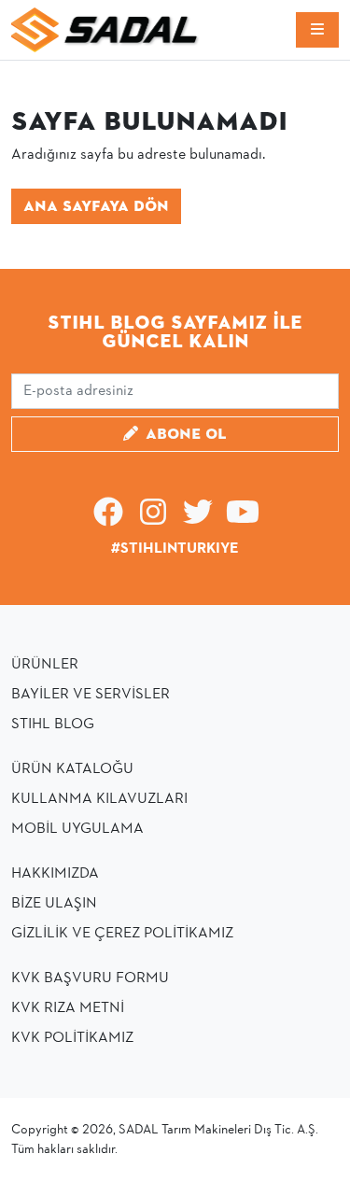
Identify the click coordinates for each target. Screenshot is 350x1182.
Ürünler (44, 664)
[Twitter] (198, 519)
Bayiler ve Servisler (90, 694)
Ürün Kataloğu (72, 769)
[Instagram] (153, 519)
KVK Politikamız (72, 1038)
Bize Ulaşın (54, 904)
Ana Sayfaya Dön (96, 206)
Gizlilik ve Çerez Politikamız (122, 933)
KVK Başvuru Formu (90, 978)
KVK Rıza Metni (67, 1008)
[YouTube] (242, 519)
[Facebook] (108, 519)
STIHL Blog (52, 724)
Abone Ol (186, 434)
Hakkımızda (55, 874)
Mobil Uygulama (77, 829)
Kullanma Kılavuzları (99, 799)
